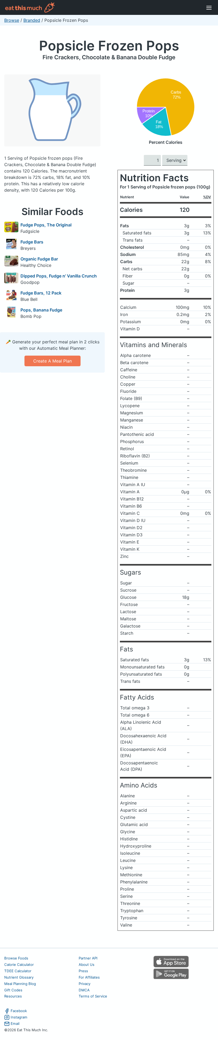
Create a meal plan (52, 361)
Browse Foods (16, 958)
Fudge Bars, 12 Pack (40, 293)
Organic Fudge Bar (39, 259)
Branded (31, 20)
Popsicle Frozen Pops (109, 45)
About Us (86, 964)
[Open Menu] (209, 7)
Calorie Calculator (19, 964)
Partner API (88, 958)
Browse (11, 20)
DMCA (84, 990)
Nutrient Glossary (18, 977)
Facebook (19, 1011)
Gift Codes (13, 990)
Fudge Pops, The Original (46, 225)
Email (15, 1023)
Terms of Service (93, 996)
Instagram (19, 1017)
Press (83, 971)
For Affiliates (89, 977)
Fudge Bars (31, 242)
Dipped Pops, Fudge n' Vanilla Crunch (58, 276)
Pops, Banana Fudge (41, 310)
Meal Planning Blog (20, 984)
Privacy (84, 984)
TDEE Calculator (17, 971)
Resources (13, 996)
